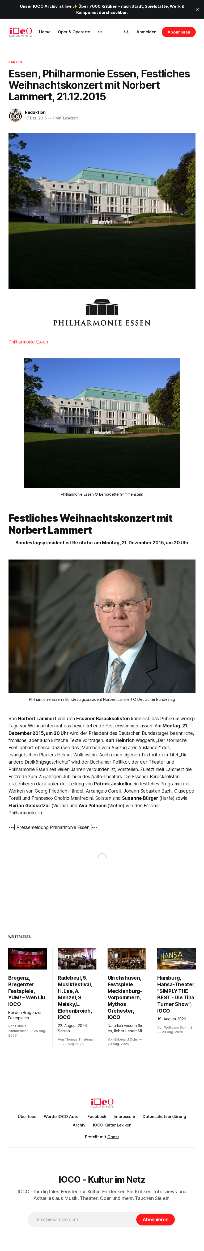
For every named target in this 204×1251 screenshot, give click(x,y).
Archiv (79, 1125)
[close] (197, 9)
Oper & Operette (74, 31)
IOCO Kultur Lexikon (112, 1125)
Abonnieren (178, 32)
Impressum (124, 1116)
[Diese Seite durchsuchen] (126, 32)
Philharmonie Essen (28, 342)
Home (44, 31)
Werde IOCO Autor (62, 1116)
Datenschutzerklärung (164, 1116)
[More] (100, 32)
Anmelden (146, 31)
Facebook (96, 1116)
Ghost (113, 1136)
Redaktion (35, 112)
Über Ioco (27, 1116)
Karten (15, 62)
